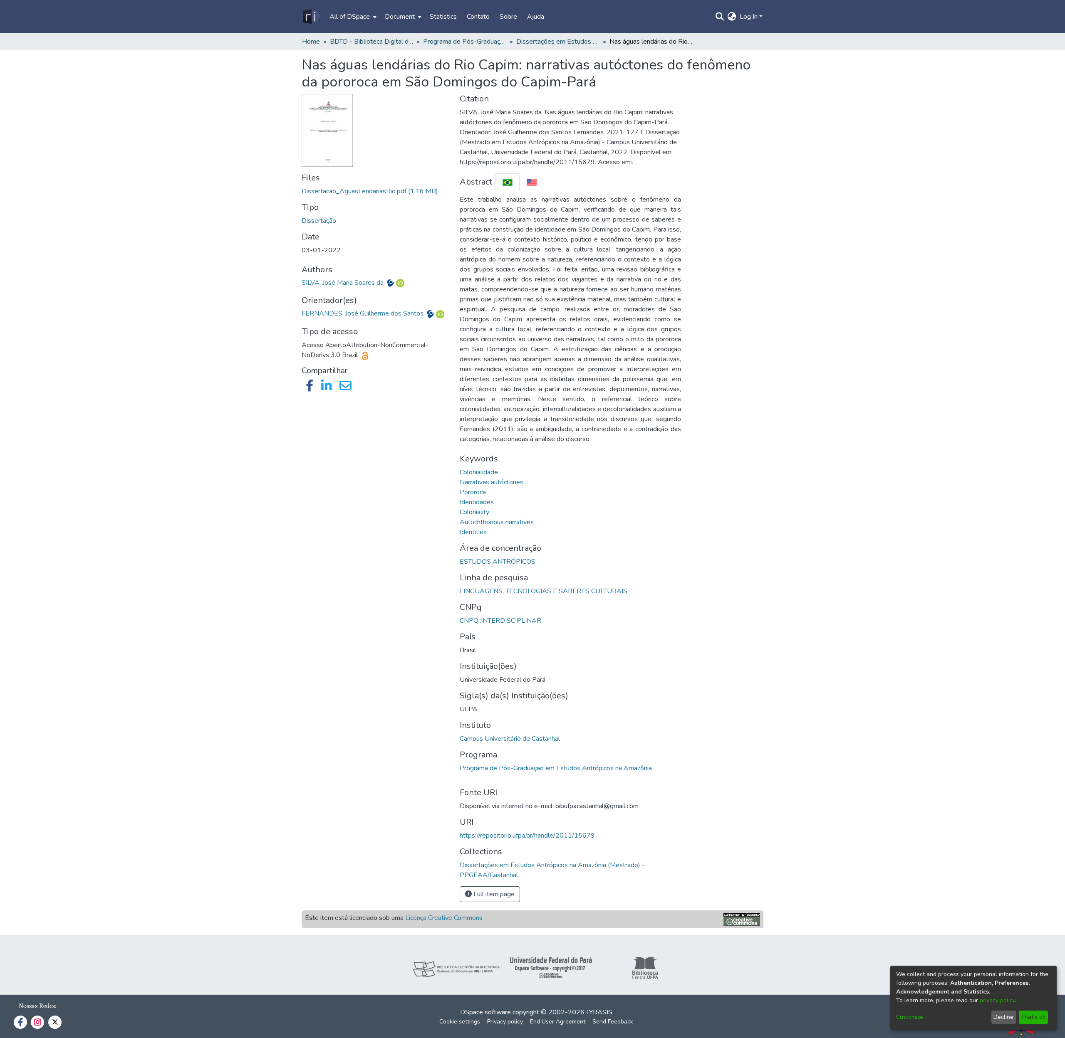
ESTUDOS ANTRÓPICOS (497, 561)
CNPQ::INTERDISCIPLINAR (500, 620)
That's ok (1033, 1017)
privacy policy (997, 1000)
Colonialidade (479, 472)
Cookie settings (459, 1022)
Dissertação (319, 220)
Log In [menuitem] (749, 16)
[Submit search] (720, 17)
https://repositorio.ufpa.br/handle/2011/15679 (527, 835)
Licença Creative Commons (444, 917)
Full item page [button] (493, 894)
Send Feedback (612, 1022)
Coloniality (474, 512)
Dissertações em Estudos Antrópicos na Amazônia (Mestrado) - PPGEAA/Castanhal (557, 41)
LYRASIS (599, 1012)
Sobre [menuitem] (508, 16)
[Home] (311, 16)
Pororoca (473, 492)
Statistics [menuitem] (443, 16)
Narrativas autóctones (491, 482)
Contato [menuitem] (478, 16)
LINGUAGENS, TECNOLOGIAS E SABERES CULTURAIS (543, 591)
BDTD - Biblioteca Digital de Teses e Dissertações (371, 41)
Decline (1003, 1017)
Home (311, 41)
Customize (909, 1017)
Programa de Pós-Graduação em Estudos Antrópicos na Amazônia (556, 768)
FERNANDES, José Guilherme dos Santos (363, 313)
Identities (473, 532)
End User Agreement (557, 1022)
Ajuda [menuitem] (535, 16)
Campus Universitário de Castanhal (510, 738)
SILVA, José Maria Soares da (343, 282)
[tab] (507, 182)
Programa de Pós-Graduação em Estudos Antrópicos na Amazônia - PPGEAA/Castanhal (464, 41)
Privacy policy (505, 1022)
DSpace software (485, 1012)
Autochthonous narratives (497, 522)
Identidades (477, 502)
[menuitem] (352, 16)
